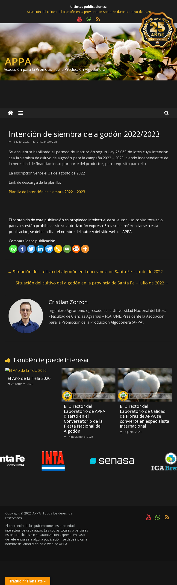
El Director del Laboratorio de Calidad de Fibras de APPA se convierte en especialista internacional (144, 416)
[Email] (67, 249)
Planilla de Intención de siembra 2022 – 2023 (47, 191)
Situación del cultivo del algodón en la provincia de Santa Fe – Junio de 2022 (85, 271)
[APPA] (10, 113)
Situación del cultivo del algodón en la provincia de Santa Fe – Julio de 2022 (92, 283)
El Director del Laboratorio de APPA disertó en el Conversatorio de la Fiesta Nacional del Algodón (84, 418)
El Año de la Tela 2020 (29, 378)
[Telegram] (49, 249)
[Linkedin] (40, 249)
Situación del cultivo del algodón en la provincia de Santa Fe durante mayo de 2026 (89, 11)
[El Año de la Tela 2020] (26, 370)
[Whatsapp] (13, 249)
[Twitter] (31, 249)
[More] (85, 249)
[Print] (76, 249)
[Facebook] (22, 249)
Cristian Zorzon (47, 142)
